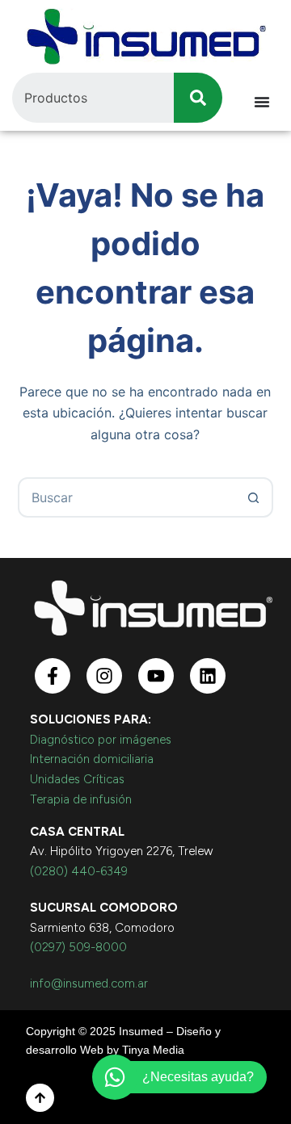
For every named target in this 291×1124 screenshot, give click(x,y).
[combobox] (127, 497)
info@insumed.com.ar (89, 983)
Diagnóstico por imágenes (100, 739)
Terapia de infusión (81, 799)
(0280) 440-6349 (79, 871)
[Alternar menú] (262, 102)
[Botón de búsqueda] (253, 497)
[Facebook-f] (52, 676)
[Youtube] (156, 676)
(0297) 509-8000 (78, 947)
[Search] (198, 98)
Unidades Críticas (77, 779)
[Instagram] (104, 676)
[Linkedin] (208, 676)
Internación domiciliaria (92, 759)
